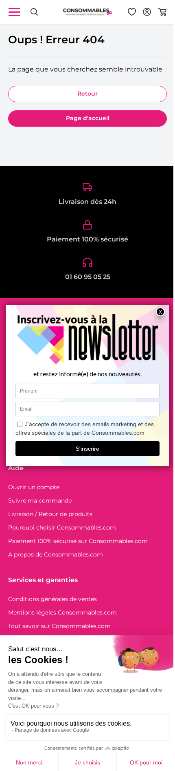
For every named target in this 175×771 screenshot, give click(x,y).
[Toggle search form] (34, 12)
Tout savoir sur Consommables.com (59, 626)
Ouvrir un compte (33, 487)
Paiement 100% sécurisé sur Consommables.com (78, 541)
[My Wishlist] (132, 12)
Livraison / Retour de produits (50, 514)
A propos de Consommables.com (55, 554)
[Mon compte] (147, 12)
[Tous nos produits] (14, 12)
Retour (87, 93)
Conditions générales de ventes (52, 599)
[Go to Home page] (87, 11)
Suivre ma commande (40, 500)
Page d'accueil (87, 118)
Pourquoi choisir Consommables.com (62, 527)
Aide (16, 468)
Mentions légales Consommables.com (62, 612)
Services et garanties (43, 580)
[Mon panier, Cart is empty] (162, 12)
